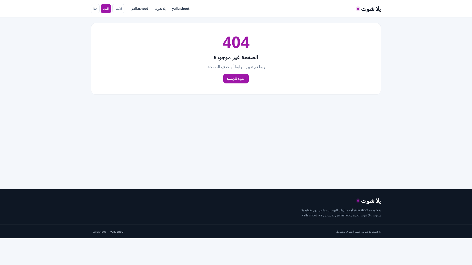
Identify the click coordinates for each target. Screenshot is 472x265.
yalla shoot (181, 8)
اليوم (106, 8)
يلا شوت (160, 8)
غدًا (95, 8)
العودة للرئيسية (236, 79)
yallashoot (140, 8)
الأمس (118, 8)
